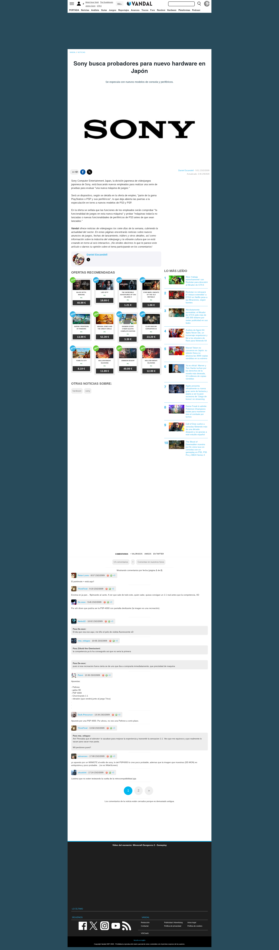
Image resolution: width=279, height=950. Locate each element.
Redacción (145, 922)
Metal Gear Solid (92, 2)
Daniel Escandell (186, 170)
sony (87, 391)
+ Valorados (136, 554)
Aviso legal (191, 922)
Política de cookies (194, 926)
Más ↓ (119, 4)
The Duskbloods (106, 2)
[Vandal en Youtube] (115, 925)
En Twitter (158, 554)
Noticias (85, 10)
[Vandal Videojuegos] (139, 3)
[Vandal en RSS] (126, 925)
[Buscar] (199, 3)
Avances (135, 10)
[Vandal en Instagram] (104, 925)
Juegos (112, 10)
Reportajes (123, 10)
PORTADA (74, 10)
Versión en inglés (139, 940)
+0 (113, 575)
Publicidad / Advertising (173, 922)
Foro (152, 10)
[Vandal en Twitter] (93, 925)
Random (161, 10)
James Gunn (90, 6)
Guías (104, 10)
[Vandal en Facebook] (82, 925)
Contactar (145, 926)
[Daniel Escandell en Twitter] (88, 259)
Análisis (95, 10)
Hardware (171, 10)
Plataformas (184, 10)
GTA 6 (99, 6)
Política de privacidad (172, 926)
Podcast (196, 10)
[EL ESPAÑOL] (207, 4)
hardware (77, 391)
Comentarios (121, 554)
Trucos (145, 10)
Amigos (147, 554)
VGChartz (145, 933)
